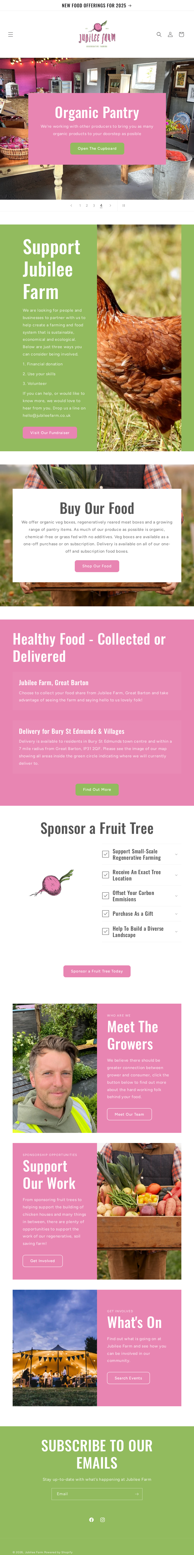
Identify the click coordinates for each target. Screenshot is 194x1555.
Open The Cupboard (97, 148)
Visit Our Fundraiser (49, 432)
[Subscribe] (136, 1494)
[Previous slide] (71, 205)
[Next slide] (110, 205)
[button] (10, 34)
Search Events (128, 1378)
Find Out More (97, 789)
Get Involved (42, 1261)
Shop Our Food (97, 566)
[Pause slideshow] (123, 205)
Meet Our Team (129, 1114)
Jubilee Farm (34, 1552)
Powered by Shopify (58, 1552)
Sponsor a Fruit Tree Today (97, 971)
